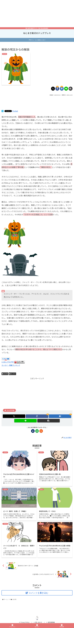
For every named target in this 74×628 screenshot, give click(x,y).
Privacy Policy (25, 622)
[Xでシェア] (53, 89)
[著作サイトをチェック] (33, 431)
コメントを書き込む (38, 593)
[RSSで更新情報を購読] (41, 431)
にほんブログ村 (8, 362)
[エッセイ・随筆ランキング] (19, 362)
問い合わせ (38, 622)
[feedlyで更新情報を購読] (37, 431)
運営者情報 (51, 622)
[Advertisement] (37, 13)
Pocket (15, 111)
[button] (70, 89)
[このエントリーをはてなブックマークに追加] (2, 111)
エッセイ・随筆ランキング (11, 365)
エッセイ (13, 374)
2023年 (6, 374)
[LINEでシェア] (66, 89)
